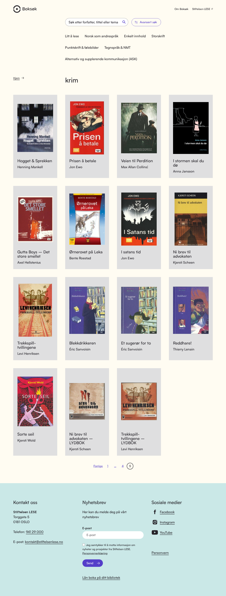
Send (90, 563)
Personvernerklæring (95, 553)
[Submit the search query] (124, 22)
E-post (87, 528)
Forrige (98, 466)
